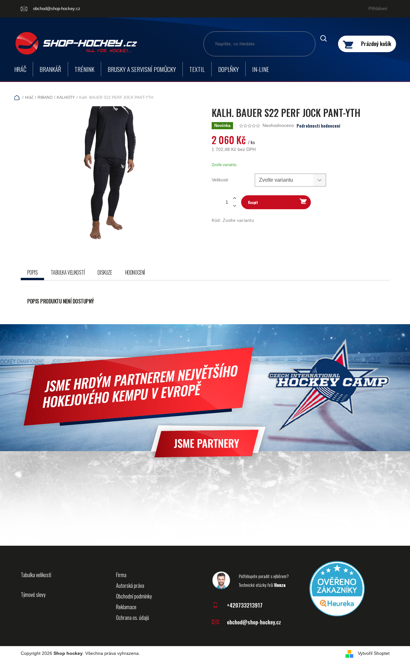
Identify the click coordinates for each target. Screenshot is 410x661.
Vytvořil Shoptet (374, 653)
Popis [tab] (32, 272)
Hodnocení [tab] (135, 272)
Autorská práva (130, 585)
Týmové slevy (33, 594)
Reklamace (126, 607)
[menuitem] (20, 69)
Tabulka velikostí (36, 575)
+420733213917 (245, 605)
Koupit (253, 202)
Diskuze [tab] (105, 272)
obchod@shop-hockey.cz (254, 622)
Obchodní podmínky (134, 596)
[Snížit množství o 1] (234, 206)
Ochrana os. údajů (132, 617)
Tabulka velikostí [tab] (68, 272)
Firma (121, 575)
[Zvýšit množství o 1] (234, 198)
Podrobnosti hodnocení (318, 125)
